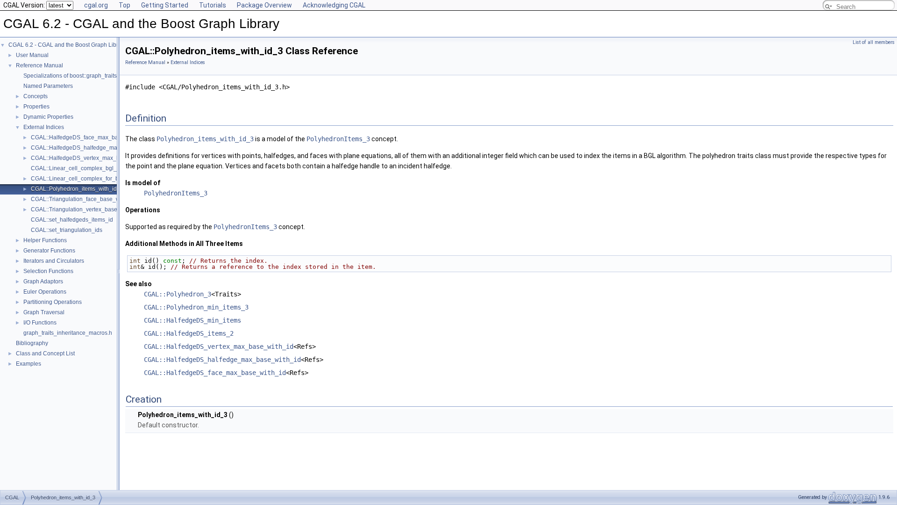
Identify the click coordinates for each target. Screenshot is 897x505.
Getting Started (164, 5)
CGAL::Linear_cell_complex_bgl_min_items (87, 168)
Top (124, 5)
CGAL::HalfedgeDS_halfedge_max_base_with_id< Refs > (104, 147)
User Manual (32, 55)
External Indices (43, 127)
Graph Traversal (43, 312)
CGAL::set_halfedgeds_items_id (72, 219)
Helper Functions (45, 240)
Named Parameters (48, 86)
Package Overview (264, 5)
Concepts (35, 96)
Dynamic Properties (48, 117)
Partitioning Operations (52, 302)
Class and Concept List (45, 353)
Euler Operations (44, 292)
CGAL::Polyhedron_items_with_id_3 (77, 189)
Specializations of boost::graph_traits (70, 75)
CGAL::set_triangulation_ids (66, 230)
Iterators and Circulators (53, 261)
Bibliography (32, 343)
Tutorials (212, 5)
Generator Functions (49, 250)
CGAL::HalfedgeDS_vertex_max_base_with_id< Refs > (101, 158)
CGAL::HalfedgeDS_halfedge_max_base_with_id (222, 359)
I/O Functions (40, 322)
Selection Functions (48, 271)
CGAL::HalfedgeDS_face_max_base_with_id (215, 372)
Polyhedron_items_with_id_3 (205, 139)
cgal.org (96, 5)
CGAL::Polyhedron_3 (177, 294)
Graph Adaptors (43, 281)
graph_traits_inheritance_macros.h (67, 333)
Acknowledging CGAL (334, 5)
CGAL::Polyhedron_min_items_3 (196, 307)
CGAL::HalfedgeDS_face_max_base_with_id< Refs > (99, 137)
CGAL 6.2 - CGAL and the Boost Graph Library (67, 45)
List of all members (874, 42)
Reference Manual (39, 65)
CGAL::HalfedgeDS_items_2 (189, 333)
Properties (36, 106)
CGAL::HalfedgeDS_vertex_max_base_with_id (218, 346)
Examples (28, 364)
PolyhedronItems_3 (338, 139)
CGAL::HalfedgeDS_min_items (192, 320)
